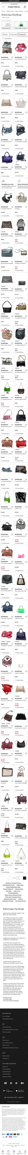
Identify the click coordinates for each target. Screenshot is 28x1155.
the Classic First (7, 932)
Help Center (5, 1056)
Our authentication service (10, 1029)
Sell (3, 1037)
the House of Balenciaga (14, 944)
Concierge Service (7, 1019)
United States (17, 1145)
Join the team (6, 1074)
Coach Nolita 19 (8, 889)
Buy (3, 1024)
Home (3, 11)
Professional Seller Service (10, 1048)
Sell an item (5, 1045)
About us (5, 1067)
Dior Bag (8, 891)
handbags (5, 993)
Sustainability (6, 1069)
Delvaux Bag (19, 889)
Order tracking (6, 1027)
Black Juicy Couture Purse (13, 895)
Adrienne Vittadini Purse (13, 883)
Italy (16, 1146)
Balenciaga (10, 11)
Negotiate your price (8, 184)
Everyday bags (7, 999)
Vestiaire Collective (9, 1063)
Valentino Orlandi (7, 901)
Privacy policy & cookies (13, 1101)
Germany (22, 1145)
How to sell (5, 1040)
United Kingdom (9, 1145)
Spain (12, 1146)
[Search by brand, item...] (3, 6)
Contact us (5, 1058)
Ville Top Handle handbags (11, 1001)
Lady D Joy (16, 891)
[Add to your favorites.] (12, 57)
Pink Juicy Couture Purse (13, 897)
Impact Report (6, 1071)
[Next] (18, 878)
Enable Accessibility (14, 1)
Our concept (6, 1016)
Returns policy (6, 1032)
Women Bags (19, 11)
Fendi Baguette (13, 893)
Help (3, 1053)
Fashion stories (6, 1076)
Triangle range (7, 998)
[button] (25, 7)
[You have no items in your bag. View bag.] (25, 7)
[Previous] (9, 878)
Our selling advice (7, 1043)
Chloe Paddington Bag (13, 887)
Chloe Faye (20, 885)
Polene (20, 899)
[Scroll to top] (24, 878)
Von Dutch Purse (20, 901)
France (4, 1145)
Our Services (6, 1013)
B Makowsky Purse (8, 885)
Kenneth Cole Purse (10, 899)
